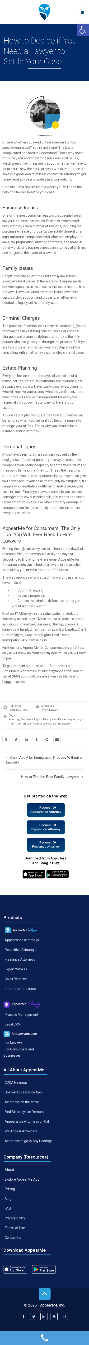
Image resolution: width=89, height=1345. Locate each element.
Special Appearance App (23, 1092)
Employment (29, 629)
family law (50, 719)
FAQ (8, 1208)
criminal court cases (41, 326)
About (9, 1169)
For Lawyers (14, 1042)
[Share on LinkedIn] (26, 739)
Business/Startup (50, 624)
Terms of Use (15, 1228)
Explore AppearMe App (22, 1179)
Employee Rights (31, 719)
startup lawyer (62, 723)
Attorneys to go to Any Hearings (28, 1141)
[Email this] (57, 739)
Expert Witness (16, 969)
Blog (8, 1199)
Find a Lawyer (49, 709)
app (19, 577)
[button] (83, 30)
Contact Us (13, 1238)
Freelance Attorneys (20, 959)
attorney (14, 719)
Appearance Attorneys (22, 940)
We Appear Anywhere (21, 1131)
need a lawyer (42, 723)
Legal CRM (13, 1024)
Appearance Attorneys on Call (27, 1121)
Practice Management (21, 1014)
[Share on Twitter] (16, 739)
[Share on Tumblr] (36, 739)
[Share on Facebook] (5, 739)
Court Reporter (16, 979)
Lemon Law (49, 629)
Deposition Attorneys (20, 950)
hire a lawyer (54, 142)
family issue (49, 303)
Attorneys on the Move (22, 1102)
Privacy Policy (15, 1218)
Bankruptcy (67, 629)
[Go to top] (45, 1294)
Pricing (10, 1189)
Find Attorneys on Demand (25, 1112)
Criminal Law (25, 624)
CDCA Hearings (16, 1082)
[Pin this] (46, 739)
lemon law (24, 723)
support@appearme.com (60, 671)
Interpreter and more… (21, 989)
